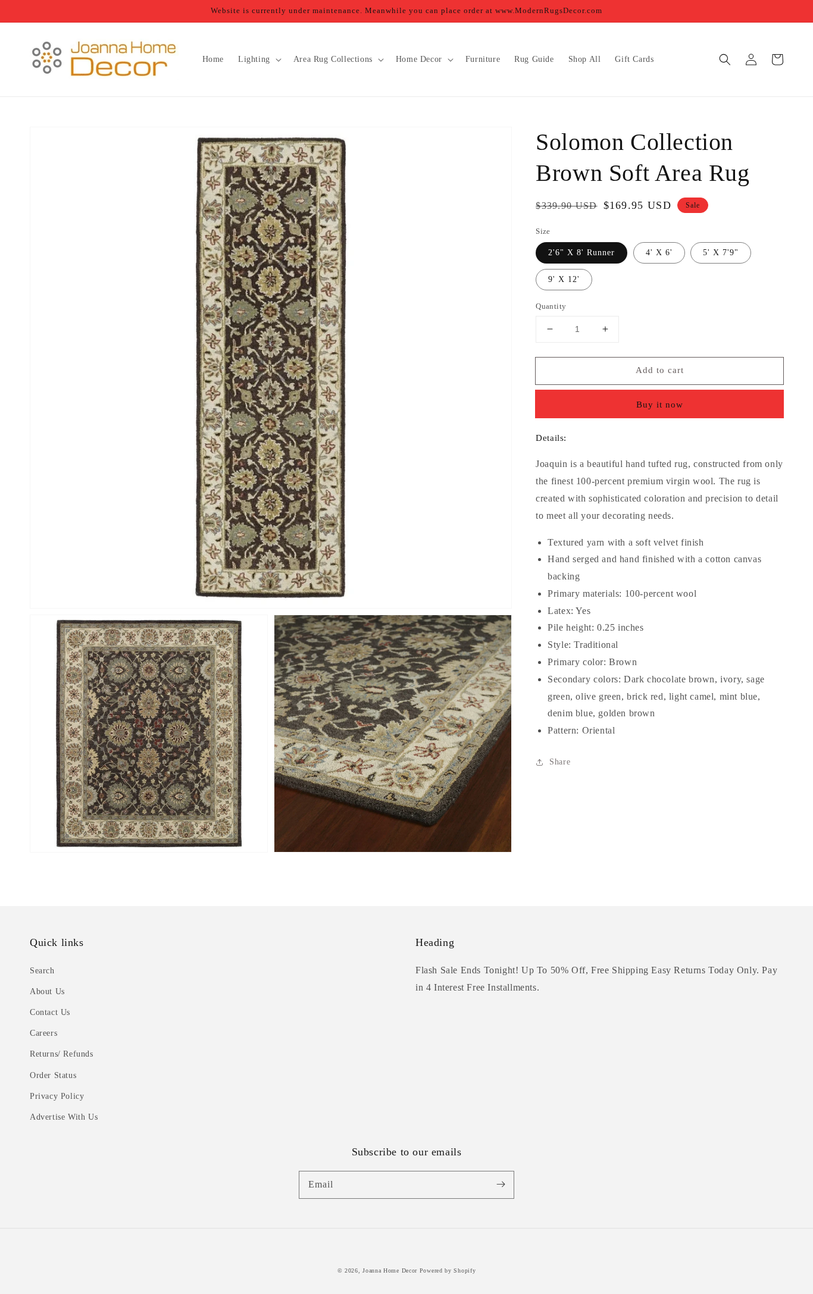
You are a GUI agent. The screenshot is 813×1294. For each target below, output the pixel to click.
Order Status (53, 1075)
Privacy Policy (57, 1096)
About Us (47, 991)
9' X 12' (564, 279)
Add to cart (660, 370)
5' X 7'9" (721, 252)
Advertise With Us (64, 1117)
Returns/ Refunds (61, 1053)
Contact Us (50, 1012)
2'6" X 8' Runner (581, 252)
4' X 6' (659, 252)
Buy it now (659, 404)
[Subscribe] (500, 1184)
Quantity (551, 306)
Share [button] (559, 761)
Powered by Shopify (448, 1270)
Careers (43, 1033)
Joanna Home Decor (389, 1270)
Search (42, 970)
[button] (725, 59)
